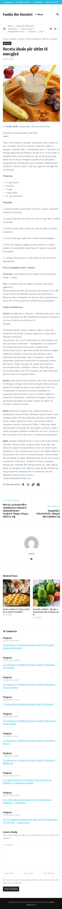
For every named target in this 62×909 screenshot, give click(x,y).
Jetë (41, 31)
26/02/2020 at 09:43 (11, 795)
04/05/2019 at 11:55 (11, 680)
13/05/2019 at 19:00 (11, 756)
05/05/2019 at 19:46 (11, 700)
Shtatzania (12, 29)
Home (5, 39)
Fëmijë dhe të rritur (16, 31)
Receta (21, 39)
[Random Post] (51, 29)
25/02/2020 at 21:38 (11, 776)
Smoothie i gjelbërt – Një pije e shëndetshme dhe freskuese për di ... (46, 612)
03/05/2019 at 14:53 (11, 641)
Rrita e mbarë (27, 29)
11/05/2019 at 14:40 (10, 736)
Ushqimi (31, 31)
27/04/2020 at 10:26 (11, 815)
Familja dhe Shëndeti (25, 26)
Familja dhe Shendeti (17, 14)
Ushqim (13, 39)
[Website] (31, 559)
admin (31, 553)
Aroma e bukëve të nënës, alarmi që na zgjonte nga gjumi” (16, 610)
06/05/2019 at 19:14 (11, 716)
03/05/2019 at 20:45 (11, 660)
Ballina (11, 26)
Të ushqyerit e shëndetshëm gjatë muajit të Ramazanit (28, 704)
